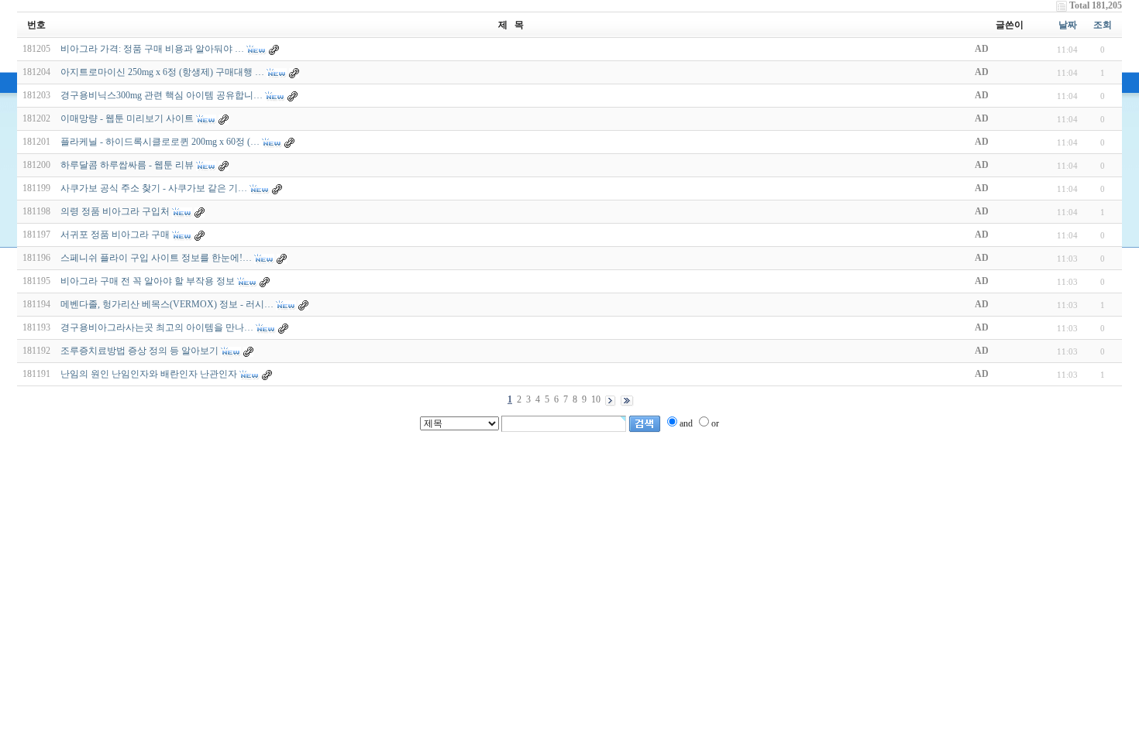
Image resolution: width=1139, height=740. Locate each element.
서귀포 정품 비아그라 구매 (115, 234)
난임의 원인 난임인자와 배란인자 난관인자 (148, 373)
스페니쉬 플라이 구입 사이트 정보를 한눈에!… (156, 257)
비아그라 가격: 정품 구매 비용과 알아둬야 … (152, 48)
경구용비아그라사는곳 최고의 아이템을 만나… (156, 327)
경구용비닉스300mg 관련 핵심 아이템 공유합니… (161, 95)
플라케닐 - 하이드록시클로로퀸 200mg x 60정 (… (160, 141)
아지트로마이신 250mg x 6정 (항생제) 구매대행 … (162, 72)
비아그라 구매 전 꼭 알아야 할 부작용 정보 (147, 281)
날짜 (1067, 24)
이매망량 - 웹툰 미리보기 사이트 (127, 118)
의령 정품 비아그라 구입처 (115, 211)
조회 (1102, 24)
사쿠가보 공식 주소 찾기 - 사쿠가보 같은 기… (153, 188)
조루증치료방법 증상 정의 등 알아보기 (139, 350)
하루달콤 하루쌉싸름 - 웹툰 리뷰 (127, 164)
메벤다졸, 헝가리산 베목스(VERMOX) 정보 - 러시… (167, 304)
